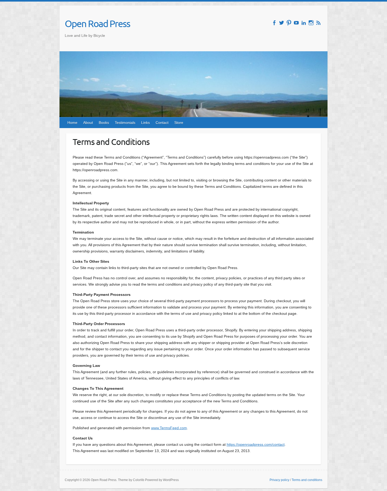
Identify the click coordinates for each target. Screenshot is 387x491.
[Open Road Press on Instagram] (311, 22)
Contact (162, 122)
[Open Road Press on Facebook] (274, 22)
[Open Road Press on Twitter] (281, 22)
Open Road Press (97, 23)
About (88, 122)
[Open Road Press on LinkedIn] (303, 22)
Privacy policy (279, 480)
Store (178, 122)
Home (72, 122)
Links (145, 122)
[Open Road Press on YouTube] (296, 22)
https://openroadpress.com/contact (256, 444)
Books (104, 122)
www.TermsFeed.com (169, 428)
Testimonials (125, 122)
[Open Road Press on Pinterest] (288, 22)
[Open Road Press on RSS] (318, 22)
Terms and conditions (307, 480)
